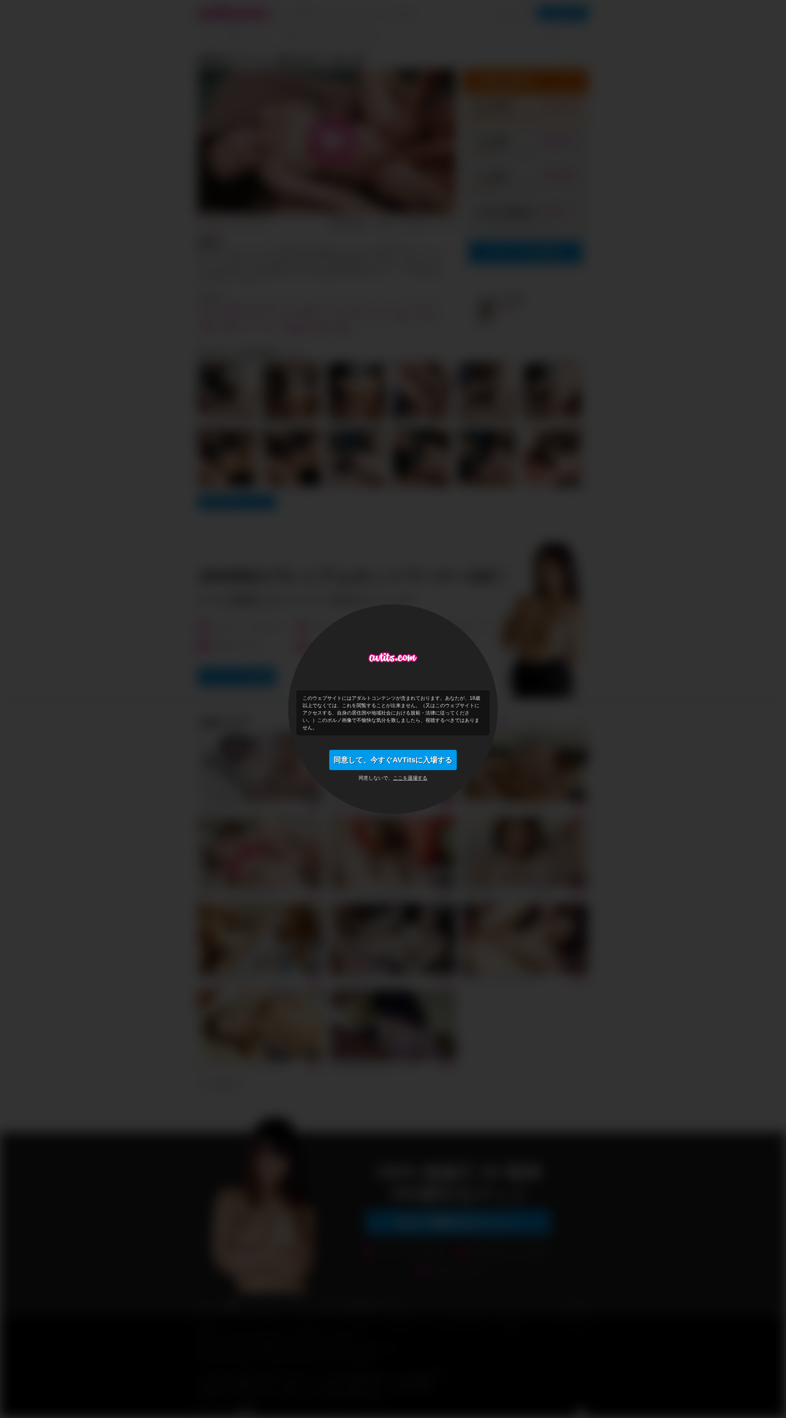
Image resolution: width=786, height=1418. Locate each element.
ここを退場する (410, 778)
